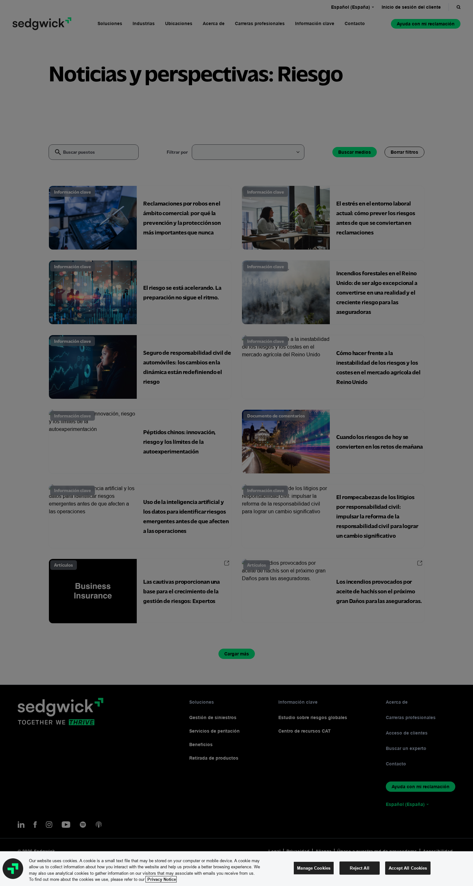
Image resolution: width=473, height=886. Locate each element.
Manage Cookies (313, 868)
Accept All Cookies (408, 868)
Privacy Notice (161, 879)
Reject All (359, 868)
